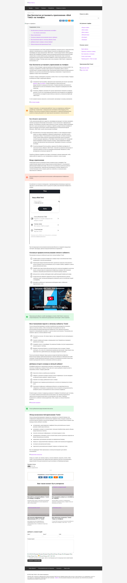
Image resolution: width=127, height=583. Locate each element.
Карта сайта (67, 568)
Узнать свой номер (86, 56)
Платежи (43, 8)
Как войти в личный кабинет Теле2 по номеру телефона (38, 497)
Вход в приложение (36, 35)
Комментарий (30, 539)
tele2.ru (57, 577)
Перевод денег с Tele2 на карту (89, 58)
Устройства (51, 8)
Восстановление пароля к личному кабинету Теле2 (43, 39)
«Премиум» (84, 39)
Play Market (42, 83)
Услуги (37, 8)
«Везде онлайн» (85, 27)
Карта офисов (84, 49)
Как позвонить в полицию (87, 54)
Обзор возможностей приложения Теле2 (41, 44)
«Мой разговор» (85, 34)
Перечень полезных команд (88, 51)
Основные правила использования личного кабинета (44, 37)
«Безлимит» (84, 37)
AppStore (35, 83)
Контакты (59, 568)
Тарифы (31, 8)
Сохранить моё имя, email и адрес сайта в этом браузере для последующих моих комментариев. (51, 558)
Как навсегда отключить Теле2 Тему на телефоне (61, 518)
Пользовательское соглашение (46, 568)
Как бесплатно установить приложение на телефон (43, 30)
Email (44, 534)
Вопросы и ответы (61, 8)
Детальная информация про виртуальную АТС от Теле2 (36, 518)
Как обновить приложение (39, 32)
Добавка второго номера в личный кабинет (42, 42)
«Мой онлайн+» (85, 32)
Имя (28, 534)
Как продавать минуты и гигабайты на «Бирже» (63, 497)
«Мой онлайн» (84, 30)
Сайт (60, 534)
